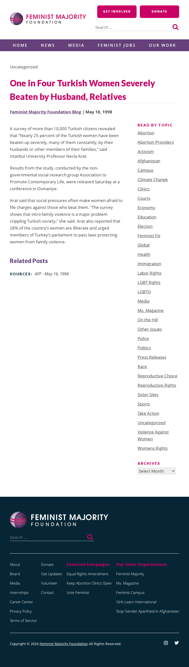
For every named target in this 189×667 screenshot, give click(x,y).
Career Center (21, 601)
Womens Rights (153, 448)
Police (143, 338)
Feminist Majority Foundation (64, 643)
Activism (146, 151)
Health (144, 254)
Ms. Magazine (151, 310)
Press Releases (152, 357)
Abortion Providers (156, 142)
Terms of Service (23, 620)
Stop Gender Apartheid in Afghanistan (147, 611)
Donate (159, 11)
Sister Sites (148, 394)
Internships (19, 592)
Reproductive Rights (157, 385)
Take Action (148, 413)
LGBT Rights (149, 282)
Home (20, 45)
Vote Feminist (78, 592)
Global (144, 245)
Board (15, 573)
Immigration (149, 263)
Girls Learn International (136, 601)
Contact (47, 592)
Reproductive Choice (157, 376)
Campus (145, 170)
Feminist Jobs (117, 45)
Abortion (146, 133)
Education (147, 217)
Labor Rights (149, 273)
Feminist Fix (149, 235)
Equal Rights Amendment (87, 573)
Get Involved (117, 11)
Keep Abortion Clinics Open (89, 583)
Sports (144, 404)
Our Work (162, 45)
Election (145, 226)
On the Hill (148, 320)
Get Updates (51, 573)
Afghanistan (149, 161)
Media (76, 45)
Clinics (144, 189)
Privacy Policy (21, 611)
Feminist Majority (130, 573)
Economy (146, 207)
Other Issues (150, 329)
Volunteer (49, 583)
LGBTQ (144, 292)
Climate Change (153, 179)
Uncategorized (151, 422)
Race (142, 366)
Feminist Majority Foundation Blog (45, 112)
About (15, 564)
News (48, 45)
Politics (144, 348)
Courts (144, 198)
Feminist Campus (130, 592)
